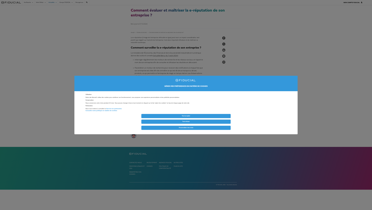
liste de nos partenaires (114, 108)
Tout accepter (186, 116)
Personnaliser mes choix (186, 127)
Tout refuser (186, 121)
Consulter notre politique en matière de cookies (101, 110)
